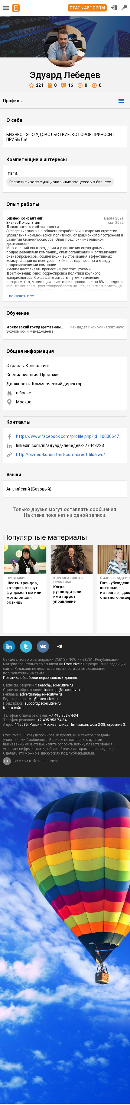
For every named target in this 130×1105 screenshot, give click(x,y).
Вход (114, 7)
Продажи (15, 578)
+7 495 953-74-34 (63, 715)
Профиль (12, 100)
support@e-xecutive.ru (42, 703)
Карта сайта (13, 708)
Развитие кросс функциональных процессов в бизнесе (60, 182)
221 (39, 85)
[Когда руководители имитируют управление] (71, 559)
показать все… (23, 296)
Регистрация (124, 7)
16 (70, 85)
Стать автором (87, 7)
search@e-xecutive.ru (55, 685)
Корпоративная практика (68, 580)
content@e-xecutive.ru (39, 699)
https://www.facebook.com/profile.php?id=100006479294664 (70, 436)
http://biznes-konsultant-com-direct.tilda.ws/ (60, 454)
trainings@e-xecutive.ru (63, 690)
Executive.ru (74, 664)
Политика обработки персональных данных (40, 678)
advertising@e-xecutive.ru (41, 694)
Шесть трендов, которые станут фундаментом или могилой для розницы (23, 593)
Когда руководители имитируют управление (67, 594)
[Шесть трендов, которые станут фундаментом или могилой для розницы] (25, 559)
